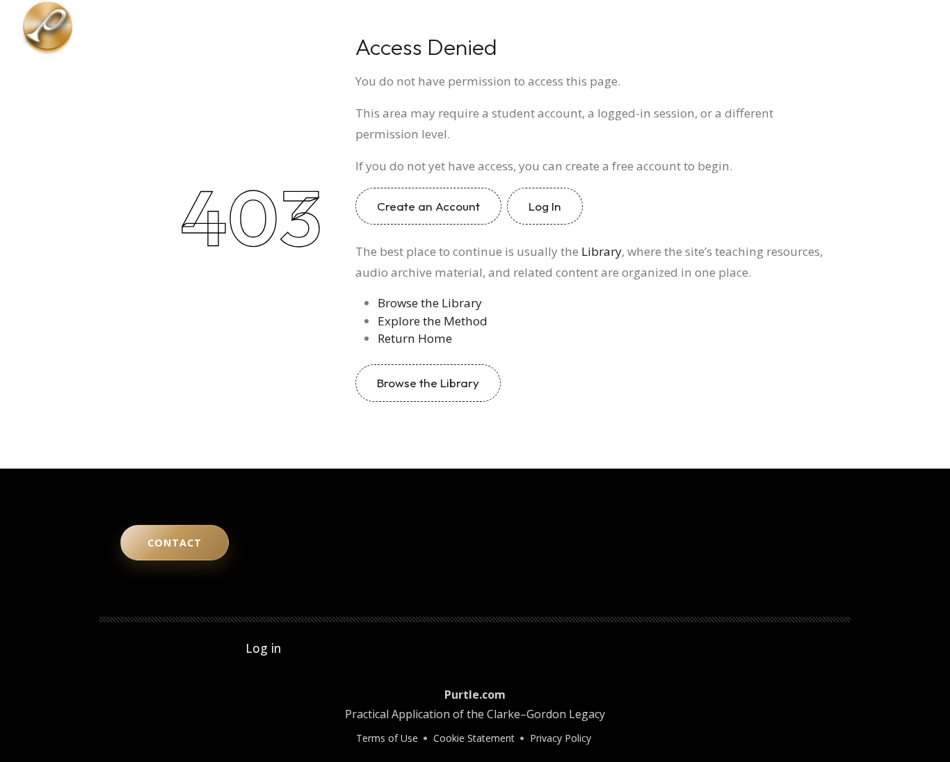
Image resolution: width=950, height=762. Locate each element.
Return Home (415, 338)
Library (739, 28)
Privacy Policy (560, 738)
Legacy (686, 28)
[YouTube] (852, 27)
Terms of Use (387, 738)
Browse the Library (430, 303)
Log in (263, 648)
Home (509, 28)
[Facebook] (911, 27)
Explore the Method (433, 321)
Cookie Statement (474, 738)
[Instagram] (872, 27)
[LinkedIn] (891, 27)
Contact (796, 28)
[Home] (47, 26)
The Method (573, 28)
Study (635, 28)
